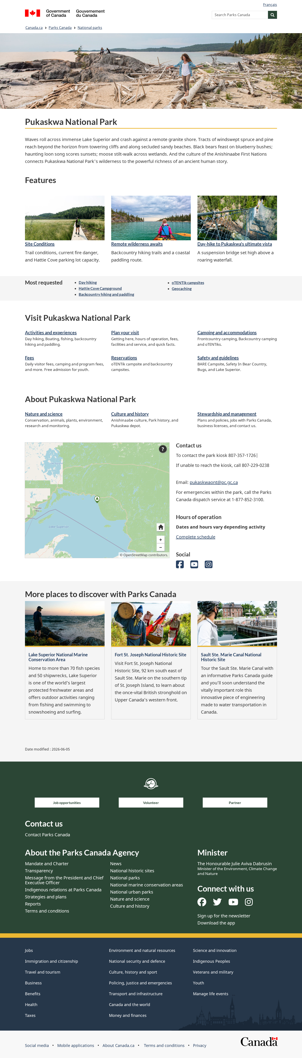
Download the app (216, 923)
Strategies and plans (46, 897)
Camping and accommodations (227, 332)
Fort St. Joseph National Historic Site (150, 654)
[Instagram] (208, 566)
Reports (33, 904)
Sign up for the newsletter (223, 916)
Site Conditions (40, 243)
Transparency (39, 871)
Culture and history (130, 413)
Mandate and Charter (47, 864)
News (116, 864)
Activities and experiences (51, 332)
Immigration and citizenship (51, 961)
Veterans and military (213, 972)
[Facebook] (180, 566)
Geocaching (182, 288)
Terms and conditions (47, 911)
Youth (198, 982)
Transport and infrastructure (135, 993)
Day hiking (88, 282)
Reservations (124, 357)
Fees (29, 357)
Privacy (199, 1045)
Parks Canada (60, 27)
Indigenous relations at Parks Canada (63, 890)
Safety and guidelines (218, 357)
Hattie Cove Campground (100, 288)
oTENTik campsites (188, 282)
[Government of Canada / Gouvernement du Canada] (65, 14)
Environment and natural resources (142, 950)
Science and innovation (215, 950)
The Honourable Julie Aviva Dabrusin (237, 868)
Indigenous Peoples (211, 961)
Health (31, 1004)
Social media (37, 1045)
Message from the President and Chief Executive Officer (64, 880)
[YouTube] (194, 566)
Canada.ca (34, 27)
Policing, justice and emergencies (140, 982)
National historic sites (132, 871)
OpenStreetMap (135, 555)
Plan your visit (125, 332)
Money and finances (128, 1015)
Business (33, 982)
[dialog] (97, 500)
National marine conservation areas (146, 885)
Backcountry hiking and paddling (106, 294)
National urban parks (131, 892)
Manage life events (210, 993)
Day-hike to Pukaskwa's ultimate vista (234, 243)
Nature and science (44, 413)
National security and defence (137, 961)
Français (270, 4)
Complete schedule (195, 537)
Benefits (32, 993)
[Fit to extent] (160, 527)
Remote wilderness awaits (137, 243)
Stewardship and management (226, 413)
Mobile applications (75, 1045)
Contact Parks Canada (47, 835)
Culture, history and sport (133, 972)
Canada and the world (129, 1004)
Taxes (30, 1015)
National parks (90, 27)
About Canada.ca (118, 1045)
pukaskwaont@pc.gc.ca (214, 482)
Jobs (29, 950)
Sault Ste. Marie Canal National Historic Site (231, 657)
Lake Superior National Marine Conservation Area (58, 657)
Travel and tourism (42, 972)
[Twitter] (217, 904)
